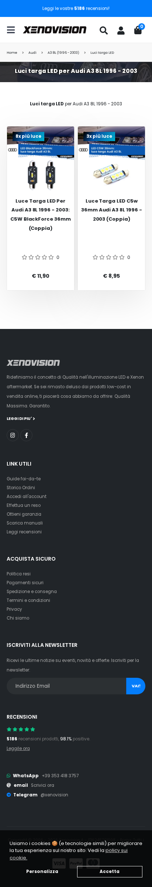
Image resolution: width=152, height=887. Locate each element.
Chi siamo (18, 618)
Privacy (14, 609)
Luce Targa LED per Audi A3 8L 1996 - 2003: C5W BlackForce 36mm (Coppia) (40, 214)
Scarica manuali (25, 523)
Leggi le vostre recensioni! (76, 8)
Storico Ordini (21, 488)
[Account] (121, 30)
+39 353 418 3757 (60, 776)
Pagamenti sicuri (25, 583)
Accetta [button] (110, 871)
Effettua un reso (24, 505)
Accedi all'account (26, 496)
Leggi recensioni (24, 532)
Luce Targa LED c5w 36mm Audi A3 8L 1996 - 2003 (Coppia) (111, 209)
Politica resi (19, 574)
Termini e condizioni (28, 600)
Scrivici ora (42, 785)
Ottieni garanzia (24, 514)
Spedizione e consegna (32, 592)
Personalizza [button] (42, 871)
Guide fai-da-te (24, 479)
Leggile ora (18, 748)
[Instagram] (13, 435)
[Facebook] (26, 435)
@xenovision (54, 795)
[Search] (104, 31)
